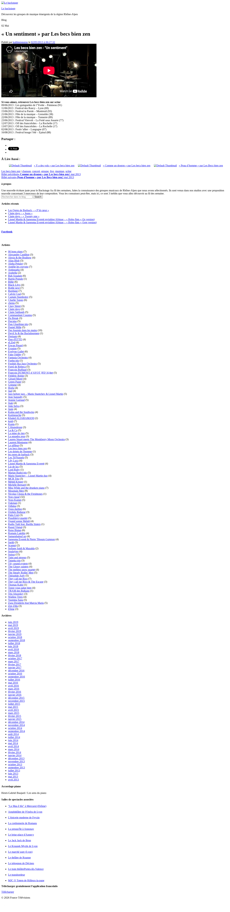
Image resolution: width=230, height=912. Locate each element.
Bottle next (14, 287)
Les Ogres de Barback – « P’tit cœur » (28, 210)
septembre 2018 (16, 640)
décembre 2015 (16, 697)
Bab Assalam (15, 275)
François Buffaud (17, 369)
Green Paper (14, 381)
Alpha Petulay (15, 263)
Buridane (13, 290)
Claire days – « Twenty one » (23, 216)
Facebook (6, 231)
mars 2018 (13, 652)
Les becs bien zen (10, 171)
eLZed (11, 342)
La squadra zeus (16, 436)
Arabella (12, 272)
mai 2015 (13, 706)
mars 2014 (13, 749)
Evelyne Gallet (16, 351)
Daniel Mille (14, 327)
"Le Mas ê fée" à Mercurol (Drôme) (27, 806)
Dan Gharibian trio (18, 324)
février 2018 (14, 655)
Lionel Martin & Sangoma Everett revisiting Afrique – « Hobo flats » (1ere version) (52, 222)
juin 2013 (13, 773)
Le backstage (8, 8)
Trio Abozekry (16, 593)
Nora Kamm (14, 499)
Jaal (10, 390)
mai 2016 (13, 682)
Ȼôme (11, 609)
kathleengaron (20, 42)
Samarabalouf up (17, 536)
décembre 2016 (16, 670)
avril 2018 (13, 649)
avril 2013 (13, 779)
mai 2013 (13, 776)
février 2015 (14, 716)
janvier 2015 (14, 719)
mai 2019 (13, 625)
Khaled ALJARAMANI (21, 418)
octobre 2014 (15, 728)
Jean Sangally (15, 396)
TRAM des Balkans (18, 590)
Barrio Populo (15, 278)
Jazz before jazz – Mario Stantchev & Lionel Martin (35, 393)
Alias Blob (14, 260)
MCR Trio (13, 478)
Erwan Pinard (15, 345)
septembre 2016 (16, 676)
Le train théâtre (26, 869)
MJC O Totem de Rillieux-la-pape (26, 880)
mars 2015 (13, 713)
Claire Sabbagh (16, 312)
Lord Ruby (14, 469)
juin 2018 (13, 646)
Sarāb (11, 542)
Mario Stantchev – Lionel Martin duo (28, 475)
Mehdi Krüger (15, 481)
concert (36, 171)
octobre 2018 (15, 637)
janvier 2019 (14, 634)
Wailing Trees (15, 596)
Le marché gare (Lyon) (20, 851)
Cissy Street (14, 306)
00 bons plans (15, 251)
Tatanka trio (14, 560)
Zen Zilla (13, 606)
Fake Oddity (14, 354)
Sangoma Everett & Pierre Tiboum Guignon (31, 539)
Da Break (13, 318)
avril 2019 (13, 628)
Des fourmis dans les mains (22, 330)
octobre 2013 (15, 764)
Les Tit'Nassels (16, 457)
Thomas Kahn (15, 584)
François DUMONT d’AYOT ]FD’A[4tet (30, 372)
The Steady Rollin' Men (21, 572)
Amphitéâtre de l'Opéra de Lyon (25, 811)
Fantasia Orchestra (18, 357)
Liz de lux (13, 466)
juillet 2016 (14, 679)
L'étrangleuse (15, 427)
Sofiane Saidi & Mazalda (21, 548)
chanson (26, 171)
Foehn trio (13, 360)
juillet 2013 (14, 770)
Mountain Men (16, 490)
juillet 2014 (14, 737)
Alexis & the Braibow (19, 257)
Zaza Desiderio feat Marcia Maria (26, 602)
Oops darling (15, 509)
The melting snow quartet (21, 569)
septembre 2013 (16, 767)
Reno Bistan (14, 530)
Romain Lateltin (16, 533)
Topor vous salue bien (19, 587)
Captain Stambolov (18, 297)
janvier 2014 (14, 755)
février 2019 (14, 631)
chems (11, 303)
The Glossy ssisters (18, 566)
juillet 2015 (14, 703)
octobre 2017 (15, 658)
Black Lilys (14, 284)
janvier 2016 (14, 694)
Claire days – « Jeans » (20, 213)
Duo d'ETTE (15, 339)
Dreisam (12, 336)
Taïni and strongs (17, 557)
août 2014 (13, 734)
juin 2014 (13, 740)
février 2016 (14, 691)
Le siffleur (13, 445)
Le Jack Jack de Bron (19, 840)
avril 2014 (13, 746)
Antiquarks (14, 269)
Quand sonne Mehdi (19, 521)
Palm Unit (13, 515)
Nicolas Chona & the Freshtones (25, 493)
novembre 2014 (16, 725)
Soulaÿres (13, 551)
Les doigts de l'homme (20, 451)
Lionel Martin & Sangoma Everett (26, 463)
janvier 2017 (14, 667)
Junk (10, 409)
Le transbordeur (16, 874)
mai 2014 (13, 743)
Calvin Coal (14, 293)
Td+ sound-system (18, 563)
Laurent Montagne (18, 442)
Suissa (11, 554)
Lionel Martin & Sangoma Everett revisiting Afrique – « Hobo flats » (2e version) (51, 219)
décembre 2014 (16, 722)
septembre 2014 (16, 731)
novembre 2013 (16, 761)
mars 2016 (13, 688)
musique (59, 171)
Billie (11, 281)
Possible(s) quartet (17, 518)
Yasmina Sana (15, 599)
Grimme (12, 384)
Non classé (14, 496)
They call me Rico (18, 578)
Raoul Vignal (15, 527)
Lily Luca (13, 460)
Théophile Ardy (16, 575)
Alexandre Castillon (18, 254)
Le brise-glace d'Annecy (21, 834)
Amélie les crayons (18, 266)
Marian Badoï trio (17, 472)
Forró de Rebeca (17, 366)
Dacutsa (12, 321)
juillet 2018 (14, 643)
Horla (11, 387)
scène (68, 171)
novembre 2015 (16, 700)
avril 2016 (13, 685)
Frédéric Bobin (16, 375)
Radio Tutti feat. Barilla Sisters (24, 524)
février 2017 (14, 664)
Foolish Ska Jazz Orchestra (22, 363)
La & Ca (12, 430)
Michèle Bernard (17, 484)
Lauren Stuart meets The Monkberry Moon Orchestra (36, 439)
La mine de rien (16, 433)
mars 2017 (13, 661)
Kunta (11, 424)
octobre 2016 (15, 673)
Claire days (14, 309)
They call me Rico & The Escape (25, 581)
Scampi (12, 545)
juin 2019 (13, 622)
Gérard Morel (15, 378)
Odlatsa (12, 506)
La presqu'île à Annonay (21, 829)
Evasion (12, 348)
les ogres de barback (19, 454)
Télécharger (7, 891)
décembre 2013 (16, 758)
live (52, 171)
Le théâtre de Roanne (19, 857)
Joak (10, 403)
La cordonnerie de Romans (22, 823)
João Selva (14, 406)
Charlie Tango (15, 300)
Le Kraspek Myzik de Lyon (23, 846)
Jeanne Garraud (16, 400)
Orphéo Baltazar (17, 512)
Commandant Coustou (20, 315)
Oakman (12, 503)
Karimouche (14, 415)
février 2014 (14, 752)
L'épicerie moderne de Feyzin (24, 817)
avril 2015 (13, 710)
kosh (10, 421)
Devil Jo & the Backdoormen (23, 333)
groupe (45, 171)
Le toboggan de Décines (21, 863)
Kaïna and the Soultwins (21, 412)
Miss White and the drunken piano (26, 487)
